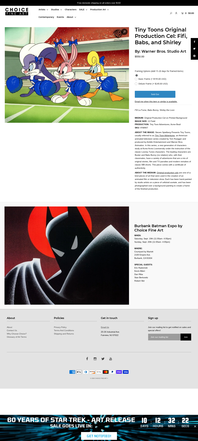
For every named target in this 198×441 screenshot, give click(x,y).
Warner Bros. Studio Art (163, 51)
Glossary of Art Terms (17, 337)
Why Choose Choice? (17, 334)
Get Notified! (99, 436)
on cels (175, 172)
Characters (70, 9)
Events (60, 17)
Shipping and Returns (64, 334)
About (70, 17)
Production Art (98, 9)
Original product (164, 172)
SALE (82, 9)
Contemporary (46, 17)
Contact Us (12, 330)
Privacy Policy (60, 327)
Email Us (105, 327)
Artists (42, 9)
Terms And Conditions (64, 330)
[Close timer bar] (195, 426)
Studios (55, 9)
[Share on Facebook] (194, 41)
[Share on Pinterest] (194, 56)
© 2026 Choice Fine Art (98, 378)
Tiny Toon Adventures (165, 135)
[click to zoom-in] (124, 32)
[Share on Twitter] (194, 48)
